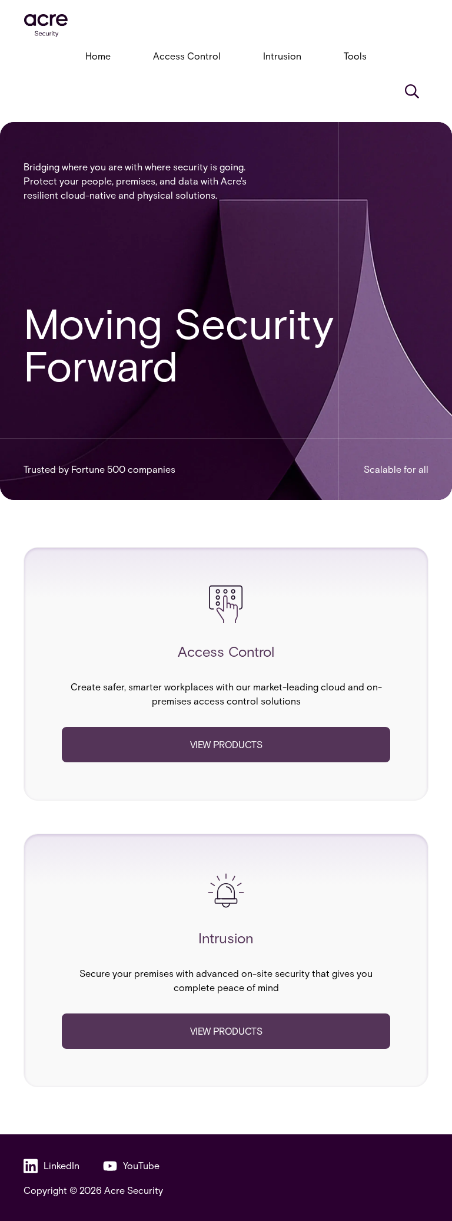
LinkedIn (61, 1165)
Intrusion (282, 55)
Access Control (187, 55)
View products (226, 744)
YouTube (141, 1165)
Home (98, 55)
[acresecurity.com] (226, 25)
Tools (355, 55)
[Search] (412, 91)
